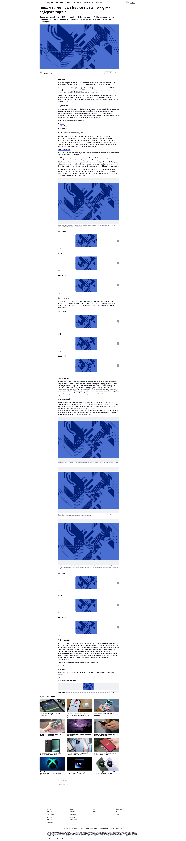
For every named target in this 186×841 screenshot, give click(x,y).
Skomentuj (109, 72)
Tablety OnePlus (73, 819)
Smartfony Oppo (50, 820)
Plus (117, 816)
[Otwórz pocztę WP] (123, 2)
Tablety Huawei (73, 814)
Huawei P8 (63, 128)
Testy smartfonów (50, 822)
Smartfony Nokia (50, 817)
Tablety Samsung (73, 812)
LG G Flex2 (63, 126)
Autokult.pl (99, 2)
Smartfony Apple (50, 811)
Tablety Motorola (73, 816)
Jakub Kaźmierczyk (64, 149)
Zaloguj (132, 2)
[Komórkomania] (58, 2)
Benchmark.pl (77, 2)
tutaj (74, 838)
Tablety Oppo (72, 820)
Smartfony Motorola (51, 816)
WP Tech (68, 2)
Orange (117, 811)
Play (117, 812)
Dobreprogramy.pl (88, 2)
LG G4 (62, 123)
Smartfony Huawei (50, 814)
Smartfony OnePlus (51, 819)
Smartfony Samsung (51, 812)
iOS (94, 812)
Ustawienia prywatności (115, 828)
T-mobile (118, 814)
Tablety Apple (72, 811)
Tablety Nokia (73, 817)
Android (94, 811)
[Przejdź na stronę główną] (48, 3)
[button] (127, 2)
